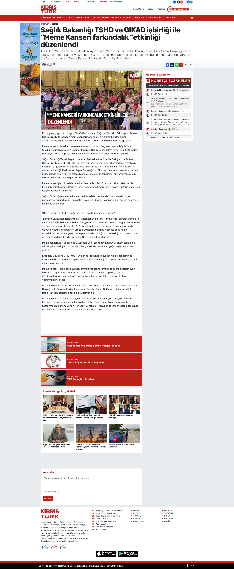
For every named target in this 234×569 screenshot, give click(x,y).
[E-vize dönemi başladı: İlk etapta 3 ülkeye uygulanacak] (91, 404)
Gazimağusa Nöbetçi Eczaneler (109, 510)
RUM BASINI (169, 519)
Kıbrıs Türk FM (48, 17)
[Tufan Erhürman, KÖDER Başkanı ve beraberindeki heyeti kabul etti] (58, 404)
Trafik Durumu (102, 519)
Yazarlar (161, 9)
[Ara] (192, 9)
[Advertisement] (91, 325)
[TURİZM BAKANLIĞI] (30, 59)
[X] (47, 547)
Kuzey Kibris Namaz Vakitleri (108, 516)
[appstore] (106, 553)
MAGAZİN (116, 17)
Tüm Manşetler (102, 524)
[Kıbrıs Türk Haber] (49, 9)
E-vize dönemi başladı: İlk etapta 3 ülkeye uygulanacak (89, 416)
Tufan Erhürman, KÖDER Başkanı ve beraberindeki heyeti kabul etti (58, 417)
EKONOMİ (137, 519)
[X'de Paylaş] (172, 65)
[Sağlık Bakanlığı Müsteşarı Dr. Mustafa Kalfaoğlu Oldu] (58, 433)
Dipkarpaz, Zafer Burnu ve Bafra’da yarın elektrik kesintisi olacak (91, 446)
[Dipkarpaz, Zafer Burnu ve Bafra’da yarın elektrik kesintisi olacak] (91, 433)
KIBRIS (55, 24)
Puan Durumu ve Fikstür (106, 521)
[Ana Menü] (192, 17)
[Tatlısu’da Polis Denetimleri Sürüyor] (124, 433)
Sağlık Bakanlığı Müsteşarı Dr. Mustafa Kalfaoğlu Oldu (57, 445)
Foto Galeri (138, 9)
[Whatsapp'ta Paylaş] (177, 65)
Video (150, 9)
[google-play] (128, 553)
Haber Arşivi (101, 529)
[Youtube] (56, 547)
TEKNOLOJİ (138, 17)
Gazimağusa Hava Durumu (107, 513)
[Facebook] (43, 547)
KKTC (70, 17)
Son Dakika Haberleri (104, 527)
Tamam (191, 565)
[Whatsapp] (65, 547)
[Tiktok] (61, 547)
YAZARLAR (170, 17)
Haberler (45, 24)
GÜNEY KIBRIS (82, 17)
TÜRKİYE (95, 17)
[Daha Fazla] (181, 65)
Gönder (47, 498)
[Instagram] (52, 547)
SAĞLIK (126, 17)
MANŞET (61, 17)
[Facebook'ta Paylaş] (167, 65)
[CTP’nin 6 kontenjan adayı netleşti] (124, 404)
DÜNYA (105, 17)
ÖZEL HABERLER (154, 17)
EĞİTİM (167, 521)
